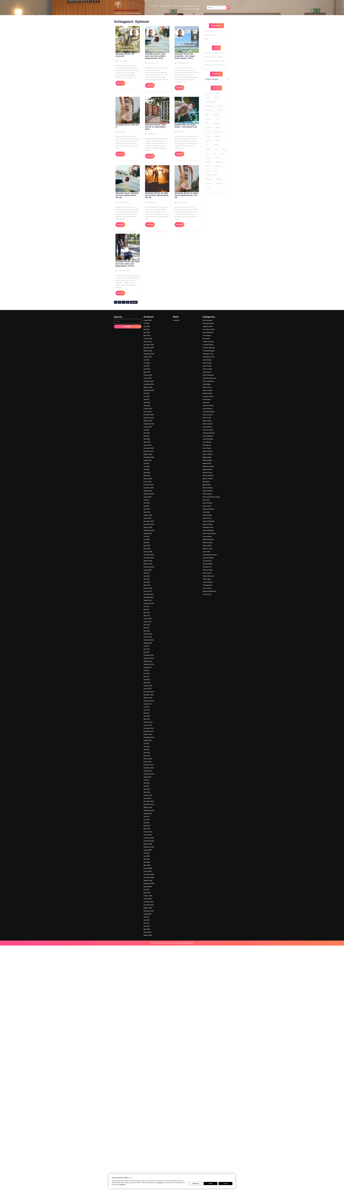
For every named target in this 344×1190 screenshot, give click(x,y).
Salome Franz (207, 518)
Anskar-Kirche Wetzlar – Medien (213, 57)
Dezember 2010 (149, 801)
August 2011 (147, 777)
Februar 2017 (148, 618)
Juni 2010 (147, 819)
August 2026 (148, 320)
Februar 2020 (148, 551)
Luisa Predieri (207, 448)
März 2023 (147, 442)
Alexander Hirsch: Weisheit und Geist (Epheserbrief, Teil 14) (127, 195)
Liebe (207, 153)
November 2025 (149, 347)
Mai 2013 (146, 713)
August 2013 (148, 704)
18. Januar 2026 (122, 61)
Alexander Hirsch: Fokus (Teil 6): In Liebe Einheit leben (155, 127)
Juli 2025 (146, 360)
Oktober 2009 (148, 844)
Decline (210, 1183)
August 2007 (148, 914)
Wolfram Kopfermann (209, 591)
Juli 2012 (146, 743)
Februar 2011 (148, 795)
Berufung (219, 110)
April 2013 (147, 716)
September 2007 (149, 911)
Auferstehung (209, 106)
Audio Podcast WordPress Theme (162, 943)
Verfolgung (209, 179)
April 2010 (147, 825)
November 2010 (149, 804)
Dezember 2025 (149, 344)
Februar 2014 (148, 685)
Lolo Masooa (207, 445)
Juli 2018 (146, 573)
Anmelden (176, 320)
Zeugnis (208, 187)
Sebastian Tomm (208, 527)
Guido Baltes (207, 384)
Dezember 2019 (149, 555)
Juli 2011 (146, 780)
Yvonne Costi (207, 594)
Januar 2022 (147, 481)
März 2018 (147, 585)
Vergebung (219, 179)
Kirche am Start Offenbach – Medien (214, 61)
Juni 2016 (147, 625)
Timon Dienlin (207, 573)
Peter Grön (206, 500)
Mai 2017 (146, 609)
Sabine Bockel (207, 515)
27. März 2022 (181, 131)
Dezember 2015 (149, 640)
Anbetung (216, 97)
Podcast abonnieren (210, 35)
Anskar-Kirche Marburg (191, 9)
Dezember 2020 (149, 521)
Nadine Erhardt (207, 491)
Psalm (207, 170)
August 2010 (148, 813)
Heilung (208, 136)
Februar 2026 (148, 338)
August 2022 (148, 460)
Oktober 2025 (148, 351)
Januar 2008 (147, 899)
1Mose (218, 93)
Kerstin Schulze (208, 424)
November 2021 (149, 488)
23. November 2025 (153, 63)
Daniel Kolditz (207, 363)
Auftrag (220, 106)
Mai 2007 (146, 923)
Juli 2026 (146, 323)
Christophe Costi (208, 354)
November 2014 (149, 658)
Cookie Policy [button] (160, 1182)
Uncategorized (207, 585)
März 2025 (147, 372)
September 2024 (149, 390)
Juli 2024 (146, 393)
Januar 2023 (147, 445)
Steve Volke (206, 551)
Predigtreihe (217, 166)
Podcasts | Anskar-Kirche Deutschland (215, 65)
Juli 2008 (146, 889)
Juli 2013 (146, 707)
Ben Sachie (206, 338)
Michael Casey (207, 472)
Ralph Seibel (207, 506)
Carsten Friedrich (208, 341)
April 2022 (147, 472)
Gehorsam (217, 123)
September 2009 (149, 847)
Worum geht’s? (166, 6)
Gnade (208, 132)
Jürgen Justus (207, 421)
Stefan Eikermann (208, 539)
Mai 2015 (146, 652)
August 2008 (148, 886)
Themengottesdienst (212, 175)
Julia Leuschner (208, 414)
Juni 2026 (147, 326)
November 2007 (149, 905)
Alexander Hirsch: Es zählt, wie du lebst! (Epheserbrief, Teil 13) (157, 195)
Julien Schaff (207, 418)
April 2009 (147, 862)
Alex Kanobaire (207, 320)
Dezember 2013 (149, 692)
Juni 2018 (147, 576)
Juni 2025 (147, 363)
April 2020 (147, 545)
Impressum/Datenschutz (190, 6)
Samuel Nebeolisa (208, 521)
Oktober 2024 (148, 387)
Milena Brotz (207, 484)
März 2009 (147, 865)
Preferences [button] (122, 1184)
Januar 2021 (147, 518)
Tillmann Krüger (208, 570)
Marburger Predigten (126, 10)
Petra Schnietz (207, 503)
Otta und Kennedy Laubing (211, 497)
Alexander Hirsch (208, 323)
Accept (225, 1183)
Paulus (208, 166)
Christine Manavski (209, 347)
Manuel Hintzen (208, 451)
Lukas (215, 153)
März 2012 (147, 755)
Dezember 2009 (149, 838)
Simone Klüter (207, 536)
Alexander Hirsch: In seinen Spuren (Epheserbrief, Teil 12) (186, 195)
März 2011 (147, 792)
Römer (215, 170)
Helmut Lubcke (207, 390)
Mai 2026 (146, 329)
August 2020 (148, 533)
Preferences (195, 1183)
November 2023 (149, 418)
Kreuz (216, 149)
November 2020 (149, 524)
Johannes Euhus (208, 405)
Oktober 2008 (148, 880)
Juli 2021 (146, 500)
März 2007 (147, 929)
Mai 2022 (146, 469)
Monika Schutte (207, 488)
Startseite (154, 6)
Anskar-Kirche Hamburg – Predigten (214, 53)
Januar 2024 (147, 411)
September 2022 (149, 457)
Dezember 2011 (149, 765)
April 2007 (147, 926)
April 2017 (147, 612)
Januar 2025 (147, 378)
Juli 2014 (146, 670)
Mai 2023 (146, 436)
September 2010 (149, 810)
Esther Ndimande (208, 375)
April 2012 (147, 752)
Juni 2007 (147, 920)
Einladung (215, 114)
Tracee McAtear (208, 582)
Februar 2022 (148, 478)
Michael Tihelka (208, 478)
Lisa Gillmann (207, 442)
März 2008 (147, 892)
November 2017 (149, 597)
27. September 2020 (123, 270)
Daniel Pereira (207, 366)
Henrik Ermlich (207, 393)
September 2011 (149, 774)
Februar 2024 (148, 408)
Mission (217, 157)
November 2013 (149, 695)
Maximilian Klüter (208, 466)
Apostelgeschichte (211, 101)
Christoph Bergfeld (209, 351)
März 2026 (147, 335)
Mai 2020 (146, 542)
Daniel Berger (207, 360)
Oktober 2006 (148, 935)
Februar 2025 (148, 375)
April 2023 (147, 439)
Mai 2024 (146, 399)
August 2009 (148, 850)
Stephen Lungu (207, 548)
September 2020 (149, 530)
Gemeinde (209, 127)
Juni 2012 (147, 746)
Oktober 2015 (148, 643)
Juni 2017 (147, 606)
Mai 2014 (146, 676)
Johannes (216, 144)
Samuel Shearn (208, 524)
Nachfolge (209, 162)
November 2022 (149, 451)
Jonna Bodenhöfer (208, 411)
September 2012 (149, 737)
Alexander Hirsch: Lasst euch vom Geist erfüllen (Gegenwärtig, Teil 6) (155, 56)
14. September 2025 (182, 63)
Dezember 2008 (149, 874)
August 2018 (148, 570)
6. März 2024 (121, 131)
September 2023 (149, 424)
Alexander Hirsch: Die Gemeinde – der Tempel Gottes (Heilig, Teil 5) (185, 56)
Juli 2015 (146, 646)
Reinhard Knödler (208, 509)
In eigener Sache (208, 396)
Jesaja (217, 140)
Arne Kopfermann (208, 332)
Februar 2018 (148, 588)
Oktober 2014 (148, 661)
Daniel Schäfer (207, 369)
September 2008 (149, 883)
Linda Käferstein (208, 436)
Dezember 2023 (149, 414)
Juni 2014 (147, 673)
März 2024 (147, 405)
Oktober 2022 (148, 454)
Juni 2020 (147, 539)
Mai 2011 (146, 786)
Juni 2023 (147, 433)
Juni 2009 (147, 856)
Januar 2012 (147, 762)
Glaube (218, 127)
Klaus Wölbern (207, 427)
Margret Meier (207, 457)
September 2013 (149, 701)
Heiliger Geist (218, 132)
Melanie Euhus (207, 469)
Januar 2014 (147, 688)
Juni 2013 (147, 710)
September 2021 (149, 494)
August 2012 (148, 740)
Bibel (207, 114)
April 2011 (147, 789)
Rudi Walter (206, 512)
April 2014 (147, 679)
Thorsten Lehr (207, 567)
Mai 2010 (146, 822)
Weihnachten (219, 183)
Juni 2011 (147, 783)
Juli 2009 (146, 853)
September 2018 (149, 567)
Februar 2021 (148, 515)
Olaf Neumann (207, 494)
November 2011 (149, 768)
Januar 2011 (147, 798)
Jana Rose (206, 402)
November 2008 (149, 877)
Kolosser (208, 149)
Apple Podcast (208, 31)
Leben (224, 149)
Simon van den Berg (209, 533)
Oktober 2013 (148, 698)
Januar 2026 (147, 341)
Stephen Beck (207, 545)
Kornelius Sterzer (208, 430)
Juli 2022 (146, 463)
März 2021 (147, 512)
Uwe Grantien (207, 588)
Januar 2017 (147, 621)
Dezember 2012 (149, 728)
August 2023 (148, 427)
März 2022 (147, 475)
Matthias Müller (207, 460)
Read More (121, 84)
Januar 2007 (147, 932)
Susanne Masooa (208, 558)
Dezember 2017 (149, 594)
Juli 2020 (146, 536)
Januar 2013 (147, 725)
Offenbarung (219, 162)
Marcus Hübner (207, 454)
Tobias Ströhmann (208, 576)
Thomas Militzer (208, 564)
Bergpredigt (209, 110)
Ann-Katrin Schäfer (209, 329)
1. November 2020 (123, 202)
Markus (223, 153)
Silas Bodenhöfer (208, 530)
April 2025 (147, 369)
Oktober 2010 (148, 807)
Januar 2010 (147, 835)
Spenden (177, 6)
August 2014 (148, 667)
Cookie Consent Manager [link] (118, 1177)
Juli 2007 (146, 917)
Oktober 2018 (148, 564)
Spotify (206, 38)
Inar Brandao (207, 399)
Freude (217, 119)
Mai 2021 (146, 506)
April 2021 (147, 509)
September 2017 (149, 603)
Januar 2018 (147, 591)
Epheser (208, 119)
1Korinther (209, 93)
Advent (208, 97)
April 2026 (147, 332)
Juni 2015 (147, 649)
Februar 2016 (148, 634)
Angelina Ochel (207, 326)
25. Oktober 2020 (152, 202)
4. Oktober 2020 (181, 202)
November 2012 (149, 731)
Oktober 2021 (148, 491)
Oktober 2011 (148, 771)
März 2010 (147, 829)
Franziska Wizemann (209, 378)
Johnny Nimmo (207, 408)
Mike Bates (206, 481)
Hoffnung (208, 140)
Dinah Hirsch (207, 372)
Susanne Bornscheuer (210, 555)
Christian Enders (208, 344)
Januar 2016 (147, 637)
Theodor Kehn (207, 561)
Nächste (133, 302)
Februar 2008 (148, 895)
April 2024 (147, 402)
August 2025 (148, 357)
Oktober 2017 (148, 600)
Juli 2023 (146, 430)
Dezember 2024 (149, 381)
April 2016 (147, 631)
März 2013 (147, 719)
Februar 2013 (148, 722)
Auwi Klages (207, 335)
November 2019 (149, 558)
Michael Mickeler (208, 475)
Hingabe (216, 136)
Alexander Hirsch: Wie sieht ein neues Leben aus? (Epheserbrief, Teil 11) (127, 264)
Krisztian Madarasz (209, 433)
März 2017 (147, 615)
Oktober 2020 (148, 527)
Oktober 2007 (148, 908)
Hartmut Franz (207, 387)
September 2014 (149, 664)
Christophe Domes (209, 357)
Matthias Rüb (207, 463)
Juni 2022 (147, 466)
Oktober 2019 (148, 561)
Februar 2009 (148, 868)
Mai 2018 (146, 579)
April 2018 (147, 582)
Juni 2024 (147, 396)
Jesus (207, 144)
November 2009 (149, 841)
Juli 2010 (146, 816)
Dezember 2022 (149, 448)
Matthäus (208, 157)
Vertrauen (208, 183)
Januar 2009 (147, 871)
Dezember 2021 (149, 484)
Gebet (207, 123)
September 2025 (149, 354)
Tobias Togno (207, 579)
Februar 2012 (148, 758)
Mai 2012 (146, 749)
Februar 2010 (148, 832)
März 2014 (147, 682)
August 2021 (148, 497)
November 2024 (149, 384)
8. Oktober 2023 (152, 133)
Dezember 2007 (149, 902)
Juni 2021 (147, 503)
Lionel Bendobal (208, 439)
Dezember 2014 (149, 655)
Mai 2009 (146, 859)
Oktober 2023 (148, 421)
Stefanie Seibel (207, 542)
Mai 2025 (146, 366)
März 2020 (147, 548)
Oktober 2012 (148, 734)
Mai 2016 (146, 628)
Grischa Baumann (208, 381)
